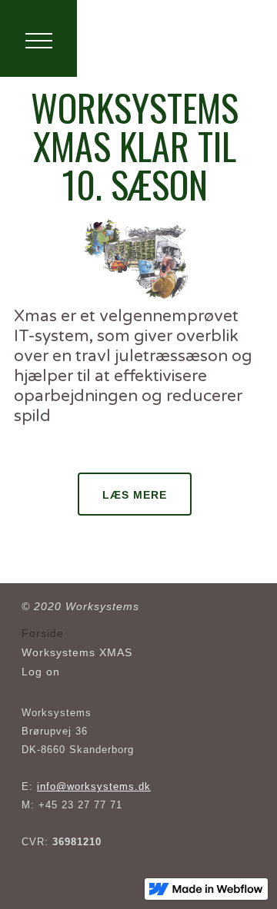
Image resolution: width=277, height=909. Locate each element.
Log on (41, 671)
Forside (43, 633)
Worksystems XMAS (77, 652)
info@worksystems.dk (94, 786)
